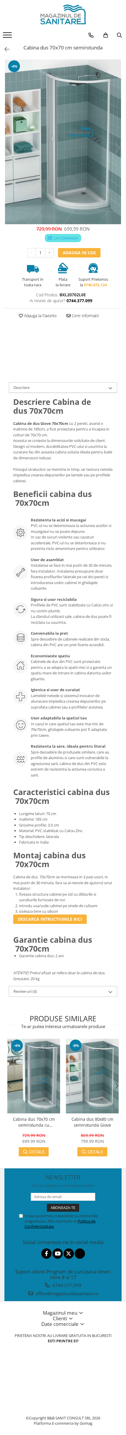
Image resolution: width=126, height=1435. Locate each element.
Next (117, 148)
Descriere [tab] (21, 387)
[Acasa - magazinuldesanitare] (63, 14)
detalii (36, 1152)
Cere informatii (85, 315)
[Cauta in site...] (119, 35)
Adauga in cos (79, 252)
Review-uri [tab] (25, 991)
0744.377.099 (66, 1285)
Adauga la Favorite (40, 315)
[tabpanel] (63, 141)
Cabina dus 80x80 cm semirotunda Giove (92, 1122)
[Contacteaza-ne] (91, 35)
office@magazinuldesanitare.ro (66, 1293)
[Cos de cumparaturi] (105, 35)
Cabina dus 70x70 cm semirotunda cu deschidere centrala (34, 1122)
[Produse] (8, 36)
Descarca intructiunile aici (50, 919)
